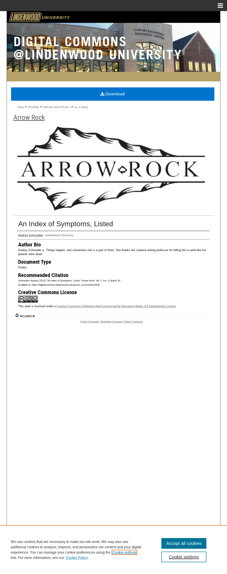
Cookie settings (124, 552)
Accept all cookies (184, 543)
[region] (113, 549)
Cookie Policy (77, 558)
